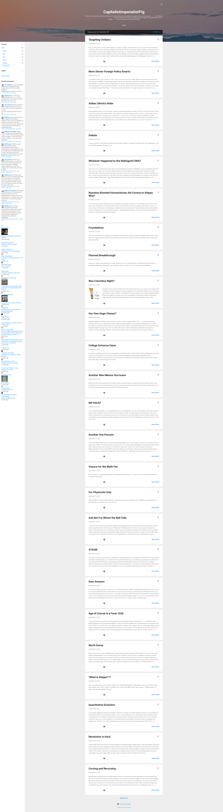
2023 (3, 48)
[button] (158, 39)
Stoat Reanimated (6, 256)
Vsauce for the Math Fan (103, 466)
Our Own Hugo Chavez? (102, 313)
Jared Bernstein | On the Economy (11, 323)
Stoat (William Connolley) (9, 395)
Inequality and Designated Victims (9, 219)
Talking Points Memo (7, 353)
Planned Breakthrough (102, 255)
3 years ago (13, 102)
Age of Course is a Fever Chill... (107, 613)
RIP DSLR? (95, 402)
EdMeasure (8, 95)
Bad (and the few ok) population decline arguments (11, 310)
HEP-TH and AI (6, 266)
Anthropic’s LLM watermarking (10, 251)
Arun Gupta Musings (7, 294)
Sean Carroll (5, 316)
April (4, 57)
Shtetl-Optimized (6, 249)
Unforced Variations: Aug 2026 (10, 273)
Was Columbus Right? (102, 280)
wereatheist (8, 85)
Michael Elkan (128, 807)
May (4, 54)
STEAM (93, 549)
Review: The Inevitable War (8, 128)
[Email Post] (104, 62)
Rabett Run (4, 308)
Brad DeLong (5, 348)
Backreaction (5, 228)
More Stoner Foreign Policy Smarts (109, 71)
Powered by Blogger (125, 804)
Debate (93, 135)
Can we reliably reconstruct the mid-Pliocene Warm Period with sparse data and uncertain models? (12, 332)
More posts (124, 798)
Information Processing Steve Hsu (11, 339)
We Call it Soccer (5, 92)
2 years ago (13, 92)
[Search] (162, 4)
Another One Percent (101, 434)
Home (124, 25)
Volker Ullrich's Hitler (101, 103)
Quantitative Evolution (102, 704)
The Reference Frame (8, 361)
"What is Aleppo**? (100, 677)
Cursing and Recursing (102, 768)
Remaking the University (8, 278)
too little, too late (6, 375)
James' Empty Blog (7, 329)
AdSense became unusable (9, 363)
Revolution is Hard (99, 736)
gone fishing (5, 383)
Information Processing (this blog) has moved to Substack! (11, 342)
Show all (156, 32)
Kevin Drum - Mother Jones (9, 368)
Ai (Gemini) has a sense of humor (11, 303)
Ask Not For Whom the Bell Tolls (107, 517)
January (5, 63)
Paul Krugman (5, 388)
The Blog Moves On (7, 390)
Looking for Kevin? (7, 369)
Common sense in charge (9, 244)
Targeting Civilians (100, 39)
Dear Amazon (97, 581)
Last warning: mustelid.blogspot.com (8, 397)
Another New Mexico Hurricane (107, 375)
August (5, 51)
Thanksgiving (5, 318)
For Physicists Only (100, 492)
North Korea (96, 645)
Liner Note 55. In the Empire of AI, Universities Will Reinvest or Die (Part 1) (11, 287)
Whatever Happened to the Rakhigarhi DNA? (115, 160)
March (5, 60)
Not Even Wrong (6, 264)
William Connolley (10, 131)
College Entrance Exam (102, 345)
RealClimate (5, 271)
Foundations (96, 227)
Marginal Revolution (7, 243)
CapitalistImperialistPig (123, 12)
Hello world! (5, 324)
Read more (155, 61)
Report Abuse (5, 76)
